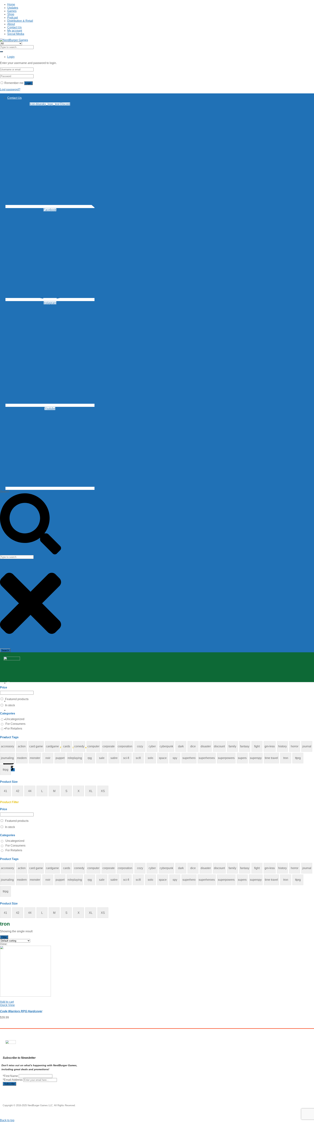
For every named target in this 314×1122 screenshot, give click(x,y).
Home (11, 4)
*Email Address (13, 1079)
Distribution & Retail (20, 20)
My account (14, 30)
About (11, 24)
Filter (4, 937)
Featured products (17, 699)
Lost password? (10, 89)
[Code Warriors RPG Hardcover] (25, 995)
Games (12, 11)
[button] (7, 1001)
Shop (10, 14)
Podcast (12, 17)
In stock (10, 705)
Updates (12, 7)
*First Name (10, 1075)
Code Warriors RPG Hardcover (21, 1011)
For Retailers (13, 728)
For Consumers (15, 723)
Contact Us (14, 27)
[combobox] (17, 557)
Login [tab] (11, 56)
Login (28, 83)
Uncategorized (14, 719)
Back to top (7, 1120)
